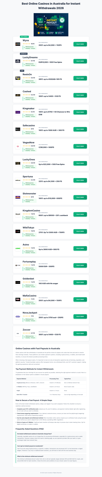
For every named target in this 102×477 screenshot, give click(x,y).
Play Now (80, 44)
